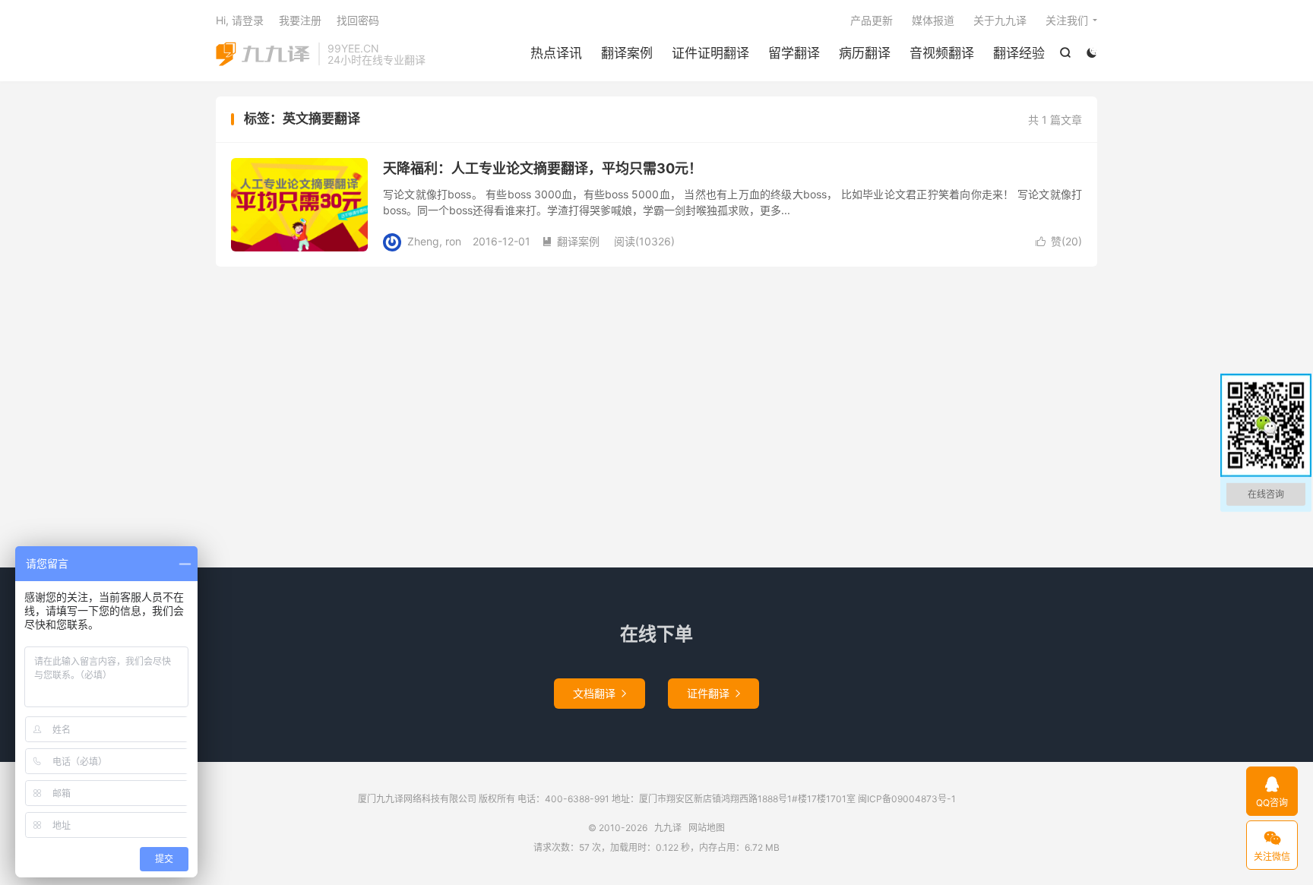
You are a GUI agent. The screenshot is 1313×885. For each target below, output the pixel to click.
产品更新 (871, 20)
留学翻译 (794, 53)
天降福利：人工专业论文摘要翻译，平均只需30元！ (542, 168)
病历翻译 (865, 53)
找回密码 (358, 20)
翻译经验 (1019, 53)
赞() (1059, 241)
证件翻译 (713, 693)
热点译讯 (556, 53)
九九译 (263, 54)
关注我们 (1067, 20)
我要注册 (300, 20)
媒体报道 (933, 20)
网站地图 (706, 827)
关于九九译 (1000, 20)
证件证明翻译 (710, 53)
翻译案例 (627, 53)
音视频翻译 (942, 53)
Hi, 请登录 (240, 20)
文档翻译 (599, 693)
